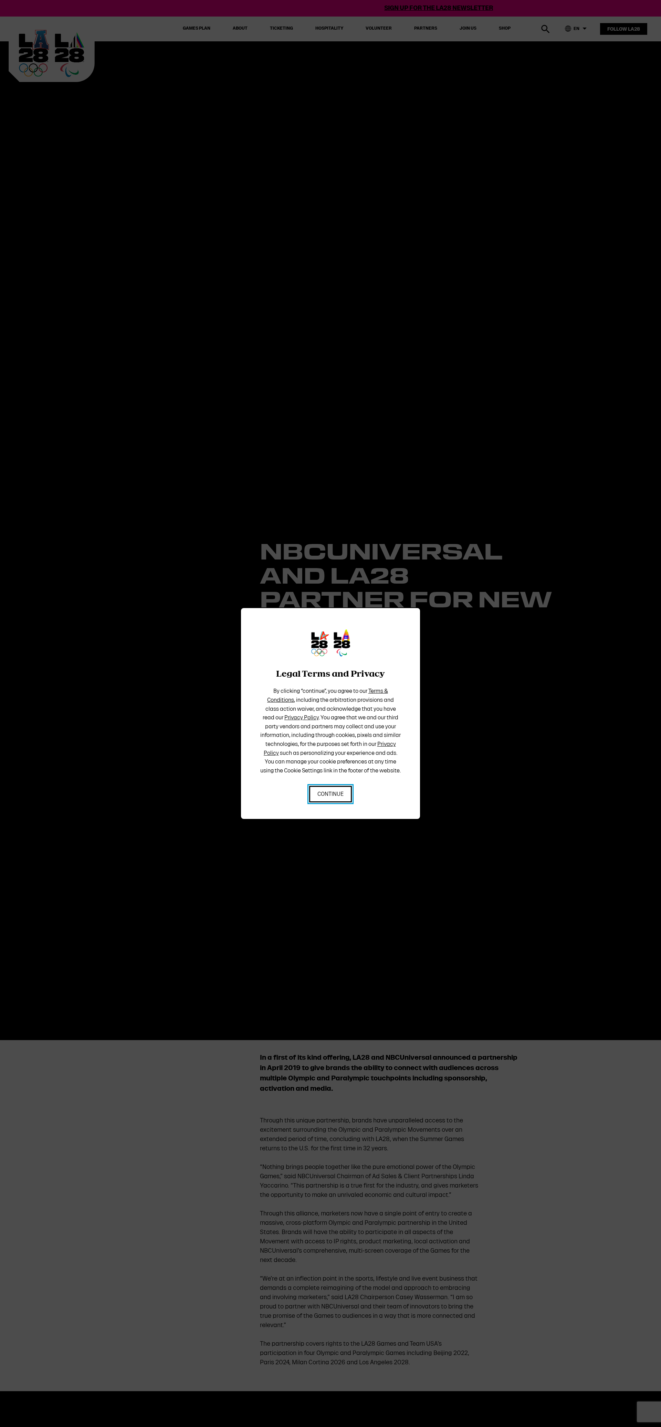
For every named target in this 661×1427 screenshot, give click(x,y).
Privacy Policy (301, 717)
